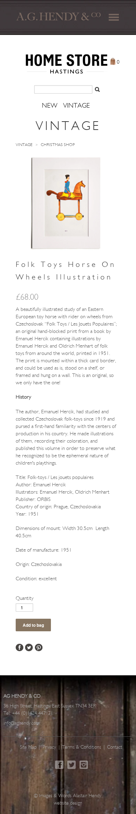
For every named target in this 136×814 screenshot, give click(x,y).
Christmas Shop (58, 145)
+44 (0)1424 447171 (32, 713)
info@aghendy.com (21, 723)
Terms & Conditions (81, 747)
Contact (114, 747)
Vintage (24, 145)
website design (68, 803)
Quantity (24, 598)
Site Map (28, 747)
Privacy (49, 747)
